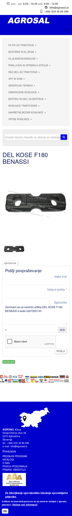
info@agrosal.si (59, 7)
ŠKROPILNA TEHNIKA (20, 85)
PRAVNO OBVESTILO (14, 469)
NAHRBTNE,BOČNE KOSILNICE (26, 112)
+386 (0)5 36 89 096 (56, 11)
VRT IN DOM (15, 78)
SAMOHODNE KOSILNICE (23, 92)
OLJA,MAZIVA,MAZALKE (22, 58)
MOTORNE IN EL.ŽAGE (21, 51)
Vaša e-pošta (57, 289)
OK (5, 511)
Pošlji (61, 351)
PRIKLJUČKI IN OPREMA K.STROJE (28, 65)
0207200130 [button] (10, 263)
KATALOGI (8, 459)
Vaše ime (60, 276)
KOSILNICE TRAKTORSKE (23, 105)
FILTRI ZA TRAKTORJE (21, 45)
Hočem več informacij (24, 504)
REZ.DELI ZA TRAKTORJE (23, 72)
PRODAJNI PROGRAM (15, 456)
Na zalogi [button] (8, 361)
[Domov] (37, 20)
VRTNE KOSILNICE (19, 119)
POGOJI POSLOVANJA (15, 466)
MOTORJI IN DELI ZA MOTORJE (26, 99)
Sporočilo (60, 302)
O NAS (6, 463)
